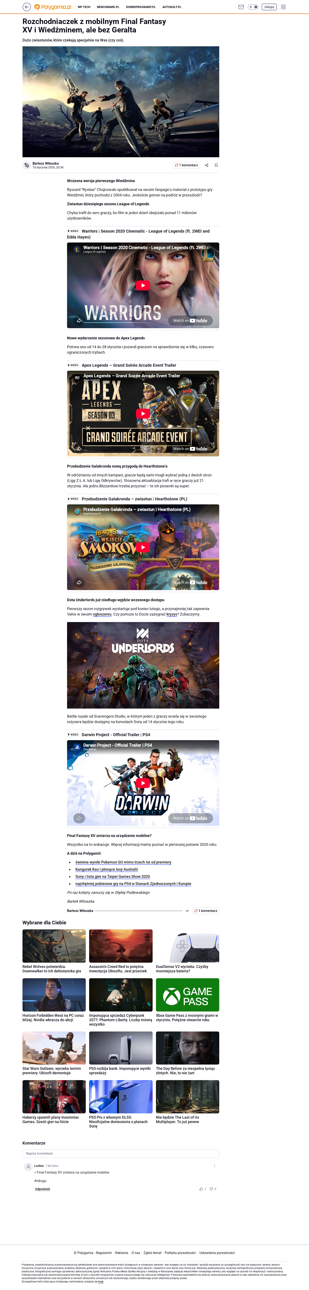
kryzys (171, 614)
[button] (253, 6)
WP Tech (84, 7)
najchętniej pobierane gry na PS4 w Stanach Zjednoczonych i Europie (133, 883)
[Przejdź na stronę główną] (26, 10)
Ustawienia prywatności (216, 1253)
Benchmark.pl (108, 7)
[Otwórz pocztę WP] (241, 7)
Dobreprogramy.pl (141, 7)
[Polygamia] (56, 7)
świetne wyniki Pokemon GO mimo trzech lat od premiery (123, 862)
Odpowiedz (42, 1189)
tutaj (100, 1281)
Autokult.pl (171, 7)
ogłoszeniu (102, 614)
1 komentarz (188, 165)
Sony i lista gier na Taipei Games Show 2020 (112, 876)
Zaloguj (269, 7)
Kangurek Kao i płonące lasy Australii (106, 869)
